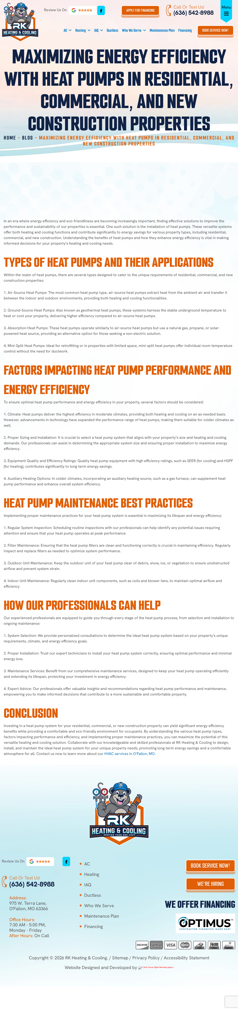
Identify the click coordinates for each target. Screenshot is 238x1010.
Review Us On (56, 9)
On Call (29, 935)
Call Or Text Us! (188, 7)
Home (10, 137)
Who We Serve (131, 30)
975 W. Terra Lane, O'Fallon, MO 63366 (28, 905)
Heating (80, 30)
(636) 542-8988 (193, 13)
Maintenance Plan (162, 30)
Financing (185, 30)
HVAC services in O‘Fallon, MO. (130, 753)
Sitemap (120, 958)
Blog (27, 137)
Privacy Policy (146, 958)
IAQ (96, 30)
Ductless (112, 30)
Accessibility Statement (186, 958)
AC (65, 30)
